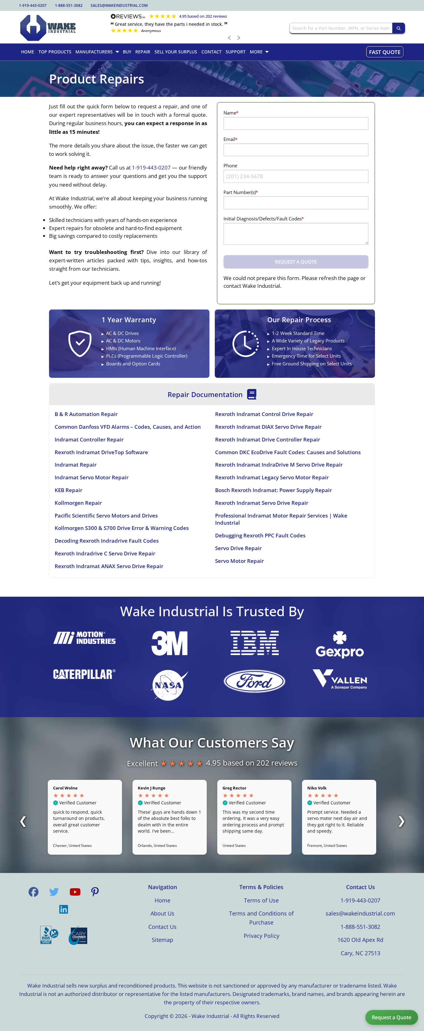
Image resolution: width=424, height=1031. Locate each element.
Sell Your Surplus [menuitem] (176, 52)
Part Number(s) (239, 192)
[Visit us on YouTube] (75, 892)
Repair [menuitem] (142, 52)
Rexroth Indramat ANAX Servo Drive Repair (109, 566)
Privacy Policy (261, 935)
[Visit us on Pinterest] (95, 892)
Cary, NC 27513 (360, 953)
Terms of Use (261, 900)
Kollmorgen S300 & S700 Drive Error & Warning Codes (122, 527)
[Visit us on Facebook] (33, 892)
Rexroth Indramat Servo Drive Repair (261, 502)
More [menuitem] (256, 52)
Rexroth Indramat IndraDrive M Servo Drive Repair (279, 464)
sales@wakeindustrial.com (119, 5)
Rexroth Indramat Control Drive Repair (264, 414)
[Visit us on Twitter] (54, 892)
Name (229, 113)
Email (229, 139)
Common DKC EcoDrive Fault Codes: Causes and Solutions (288, 452)
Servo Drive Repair (238, 548)
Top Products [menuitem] (54, 52)
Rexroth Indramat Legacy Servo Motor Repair (272, 477)
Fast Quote (384, 52)
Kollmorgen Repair (78, 502)
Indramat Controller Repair (89, 439)
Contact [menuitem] (211, 52)
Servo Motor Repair (239, 560)
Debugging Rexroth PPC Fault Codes (260, 535)
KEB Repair (68, 490)
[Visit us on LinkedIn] (63, 909)
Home (162, 900)
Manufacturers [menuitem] (94, 52)
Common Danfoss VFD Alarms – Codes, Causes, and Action (128, 426)
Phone (230, 165)
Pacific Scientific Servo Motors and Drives (106, 515)
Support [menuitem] (236, 52)
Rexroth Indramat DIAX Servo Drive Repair (268, 426)
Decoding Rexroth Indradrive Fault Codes (107, 540)
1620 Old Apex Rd (360, 939)
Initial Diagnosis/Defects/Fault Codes (262, 218)
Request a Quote (391, 1017)
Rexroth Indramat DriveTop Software (101, 452)
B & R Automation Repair (86, 414)
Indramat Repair (76, 464)
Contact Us (162, 926)
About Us (162, 913)
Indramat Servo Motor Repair (92, 477)
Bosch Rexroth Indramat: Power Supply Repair (273, 490)
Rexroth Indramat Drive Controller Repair (267, 439)
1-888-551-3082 (69, 5)
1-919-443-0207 (33, 5)
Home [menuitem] (27, 52)
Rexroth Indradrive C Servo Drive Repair (105, 553)
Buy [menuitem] (127, 52)
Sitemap (162, 939)
